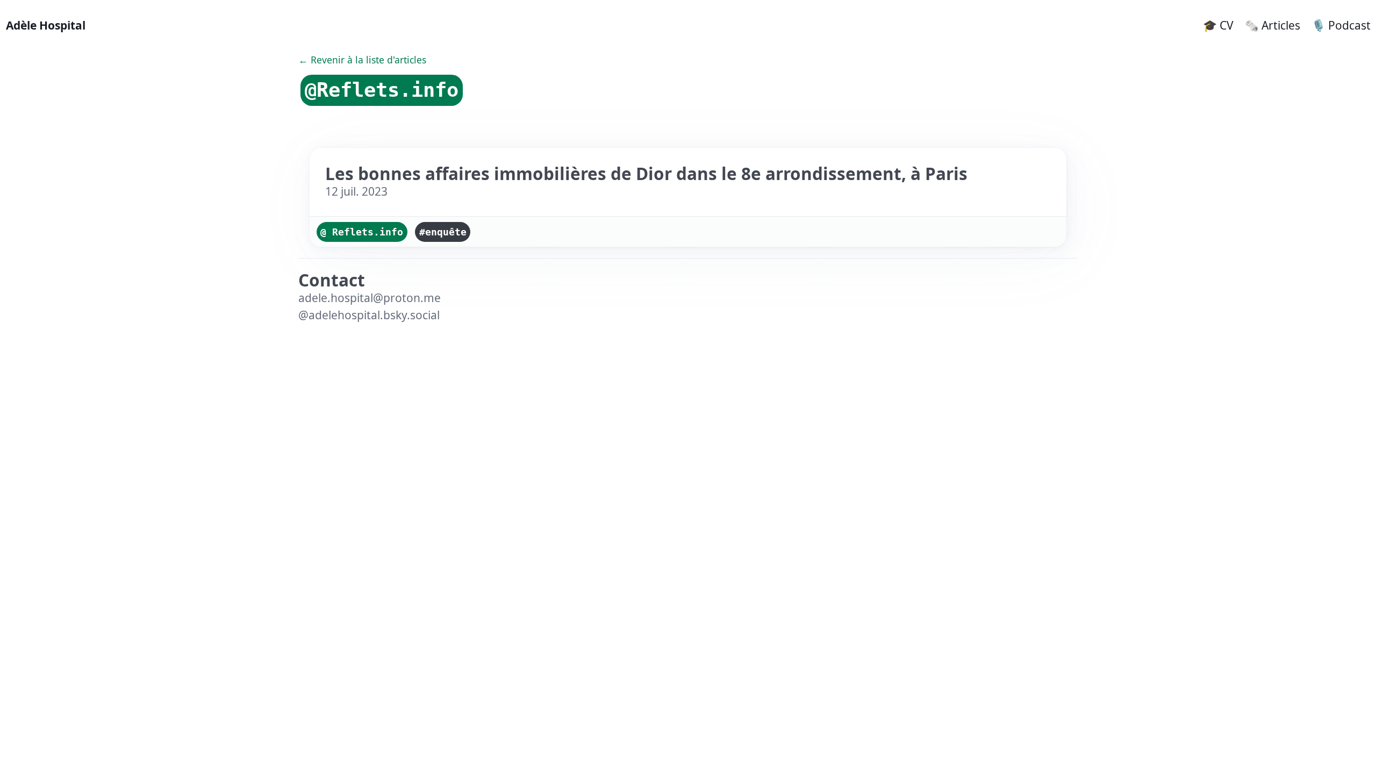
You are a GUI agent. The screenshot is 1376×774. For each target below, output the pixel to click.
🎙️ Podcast (1341, 25)
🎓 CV (1218, 25)
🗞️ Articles (1272, 25)
